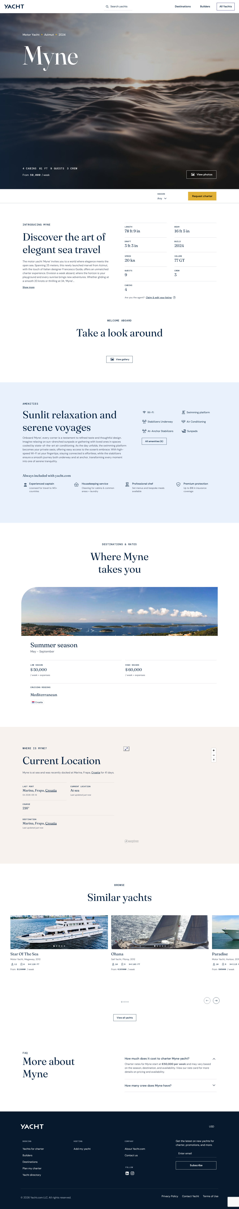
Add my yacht (82, 1149)
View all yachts (125, 1017)
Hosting (78, 1141)
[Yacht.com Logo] (14, 7)
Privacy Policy (170, 1196)
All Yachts (225, 6)
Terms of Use (210, 1196)
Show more (28, 287)
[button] (14, 931)
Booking (27, 1141)
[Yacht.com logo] (32, 1126)
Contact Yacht (190, 1196)
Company (129, 1141)
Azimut (49, 35)
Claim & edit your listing (159, 297)
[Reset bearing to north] (213, 759)
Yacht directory (32, 1175)
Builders (205, 6)
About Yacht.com (135, 1149)
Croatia (95, 772)
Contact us (131, 1155)
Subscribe (196, 1165)
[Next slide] (216, 1000)
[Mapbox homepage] (131, 841)
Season (161, 194)
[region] (170, 795)
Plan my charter (32, 1168)
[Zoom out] (213, 755)
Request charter (202, 196)
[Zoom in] (213, 750)
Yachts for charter (33, 1149)
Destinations (183, 6)
